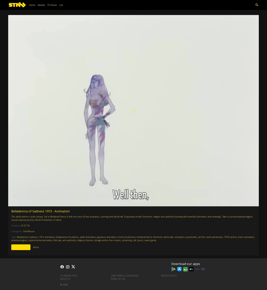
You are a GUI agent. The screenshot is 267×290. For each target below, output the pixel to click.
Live (61, 5)
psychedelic (191, 237)
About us (65, 278)
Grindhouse (29, 231)
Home (32, 5)
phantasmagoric (19, 240)
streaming (127, 240)
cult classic (138, 240)
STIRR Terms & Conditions (125, 275)
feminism (157, 237)
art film (201, 237)
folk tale (57, 240)
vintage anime (101, 240)
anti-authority (69, 240)
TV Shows (52, 5)
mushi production (126, 237)
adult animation (88, 237)
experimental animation (40, 240)
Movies (41, 5)
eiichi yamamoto (214, 237)
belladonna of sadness (67, 237)
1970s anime (230, 237)
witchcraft (168, 237)
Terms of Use (118, 278)
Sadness (33, 237)
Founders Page (68, 275)
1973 (41, 237)
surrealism (179, 237)
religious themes (85, 240)
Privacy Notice (169, 275)
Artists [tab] (36, 247)
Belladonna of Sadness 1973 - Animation (40, 211)
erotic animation (246, 237)
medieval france (144, 237)
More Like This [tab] (21, 247)
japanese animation (107, 237)
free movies (115, 240)
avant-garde (150, 240)
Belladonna (22, 237)
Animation (50, 237)
